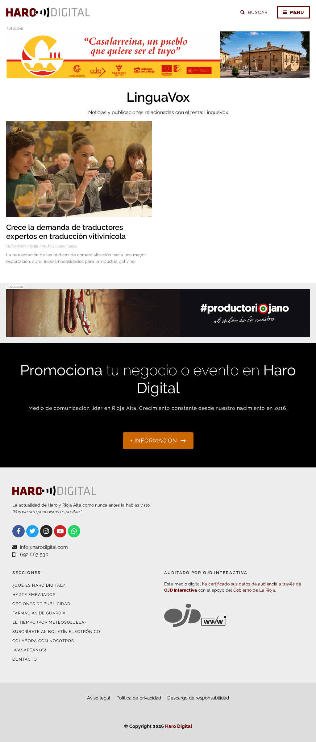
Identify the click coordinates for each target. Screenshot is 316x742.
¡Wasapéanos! (29, 650)
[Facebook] (18, 531)
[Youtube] (60, 531)
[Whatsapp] (74, 531)
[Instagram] (46, 531)
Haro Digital (178, 726)
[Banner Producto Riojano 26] (158, 333)
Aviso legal (98, 698)
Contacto (24, 659)
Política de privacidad (138, 698)
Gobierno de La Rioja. (254, 590)
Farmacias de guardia (39, 613)
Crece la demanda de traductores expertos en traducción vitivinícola (66, 232)
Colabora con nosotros (43, 640)
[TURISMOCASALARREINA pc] (158, 75)
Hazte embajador (34, 594)
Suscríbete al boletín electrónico (56, 631)
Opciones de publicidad (41, 603)
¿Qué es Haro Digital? (38, 585)
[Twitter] (32, 531)
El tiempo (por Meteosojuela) (49, 622)
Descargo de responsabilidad (198, 698)
